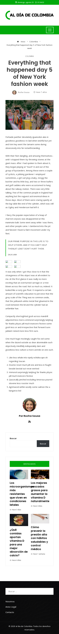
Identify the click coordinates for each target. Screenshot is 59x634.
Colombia (29, 56)
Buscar (13, 438)
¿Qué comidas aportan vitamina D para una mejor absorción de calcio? (19, 542)
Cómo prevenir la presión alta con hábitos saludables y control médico (39, 538)
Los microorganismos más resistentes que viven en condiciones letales (22, 494)
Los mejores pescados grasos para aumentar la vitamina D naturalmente (40, 492)
